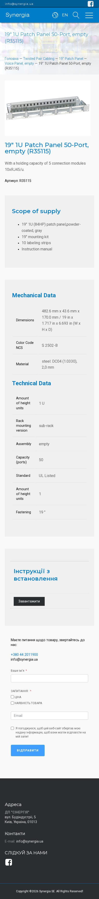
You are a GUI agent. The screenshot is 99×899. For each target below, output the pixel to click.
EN (65, 14)
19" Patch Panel (71, 59)
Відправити (28, 750)
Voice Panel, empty (19, 64)
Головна (12, 59)
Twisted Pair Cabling (38, 59)
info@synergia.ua (19, 3)
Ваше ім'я (17, 670)
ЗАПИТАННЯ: (20, 691)
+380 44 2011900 (24, 655)
